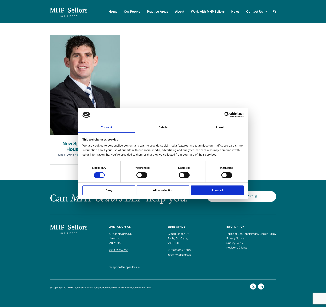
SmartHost (146, 287)
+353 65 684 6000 (179, 250)
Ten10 (120, 287)
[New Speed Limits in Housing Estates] (85, 85)
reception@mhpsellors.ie (124, 267)
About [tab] (219, 127)
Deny (108, 190)
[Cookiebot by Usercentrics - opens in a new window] (227, 115)
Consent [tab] (106, 127)
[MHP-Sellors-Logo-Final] (69, 8)
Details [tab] (163, 127)
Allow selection (163, 190)
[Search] (274, 12)
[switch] (141, 175)
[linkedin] (261, 286)
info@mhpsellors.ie (179, 254)
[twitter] (253, 286)
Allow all (217, 190)
